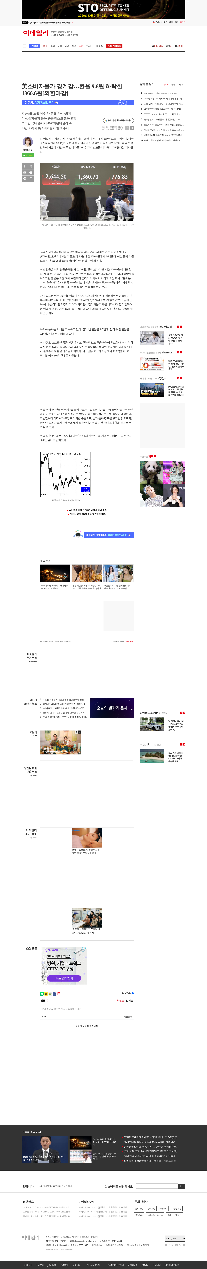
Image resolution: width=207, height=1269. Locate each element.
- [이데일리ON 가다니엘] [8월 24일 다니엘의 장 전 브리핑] (102, 1211)
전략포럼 (151, 1208)
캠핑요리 (139, 1215)
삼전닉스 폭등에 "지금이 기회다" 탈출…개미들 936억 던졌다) (68, 704)
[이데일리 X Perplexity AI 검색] (78, 102)
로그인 (182, 22)
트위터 (31, 166)
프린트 (31, 172)
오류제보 (144, 1265)
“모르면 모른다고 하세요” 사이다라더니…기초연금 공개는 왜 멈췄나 (157, 1137)
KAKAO (25, 179)
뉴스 (166, 84)
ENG (157, 22)
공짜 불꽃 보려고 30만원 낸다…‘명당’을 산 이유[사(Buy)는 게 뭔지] (155, 1146)
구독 (165, 22)
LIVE (25, 22)
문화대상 (139, 1208)
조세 (88, 46)
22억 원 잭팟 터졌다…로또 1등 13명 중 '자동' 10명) (63, 717)
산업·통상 (98, 46)
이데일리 (50, 33)
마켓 (169, 46)
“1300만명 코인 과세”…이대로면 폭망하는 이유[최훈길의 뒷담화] (155, 1156)
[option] (79, 22)
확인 (181, 1186)
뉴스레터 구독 (118, 641)
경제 (52, 46)
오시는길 (52, 1265)
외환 (81, 46)
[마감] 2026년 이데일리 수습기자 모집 (52, 1186)
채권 (74, 46)
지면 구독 (129, 641)
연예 (181, 84)
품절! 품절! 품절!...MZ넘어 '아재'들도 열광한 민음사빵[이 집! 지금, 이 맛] (157, 1151)
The (179, 46)
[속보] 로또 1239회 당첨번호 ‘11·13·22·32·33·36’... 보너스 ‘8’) (67, 708)
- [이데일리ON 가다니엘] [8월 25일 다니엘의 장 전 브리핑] (102, 1207)
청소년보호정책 (93, 1265)
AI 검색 (35, 46)
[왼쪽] (76, 732)
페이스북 (25, 166)
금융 (66, 46)
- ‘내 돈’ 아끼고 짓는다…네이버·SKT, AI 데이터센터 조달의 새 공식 (47, 1207)
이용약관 (76, 1265)
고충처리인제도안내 (115, 1265)
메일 (25, 172)
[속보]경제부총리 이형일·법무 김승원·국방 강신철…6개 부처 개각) (70, 699)
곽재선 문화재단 (174, 1215)
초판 (176, 22)
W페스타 (163, 1208)
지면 (171, 22)
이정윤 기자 (28, 150)
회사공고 (39, 1265)
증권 (173, 84)
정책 (59, 46)
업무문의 (64, 1265)
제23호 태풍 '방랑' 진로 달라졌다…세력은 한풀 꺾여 (148, 1142)
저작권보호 (132, 1265)
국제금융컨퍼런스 (155, 1215)
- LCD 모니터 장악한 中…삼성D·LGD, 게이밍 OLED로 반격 (47, 1211)
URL (31, 179)
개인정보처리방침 (172, 1265)
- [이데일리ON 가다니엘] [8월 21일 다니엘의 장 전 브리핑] (102, 1216)
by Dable (33, 775)
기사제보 (156, 1265)
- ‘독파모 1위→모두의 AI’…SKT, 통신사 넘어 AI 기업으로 (46, 1216)
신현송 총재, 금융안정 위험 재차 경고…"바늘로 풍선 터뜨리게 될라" (156, 1160)
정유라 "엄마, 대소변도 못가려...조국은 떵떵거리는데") (65, 712)
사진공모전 (176, 1208)
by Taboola (33, 661)
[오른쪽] (79, 732)
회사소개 (27, 1265)
